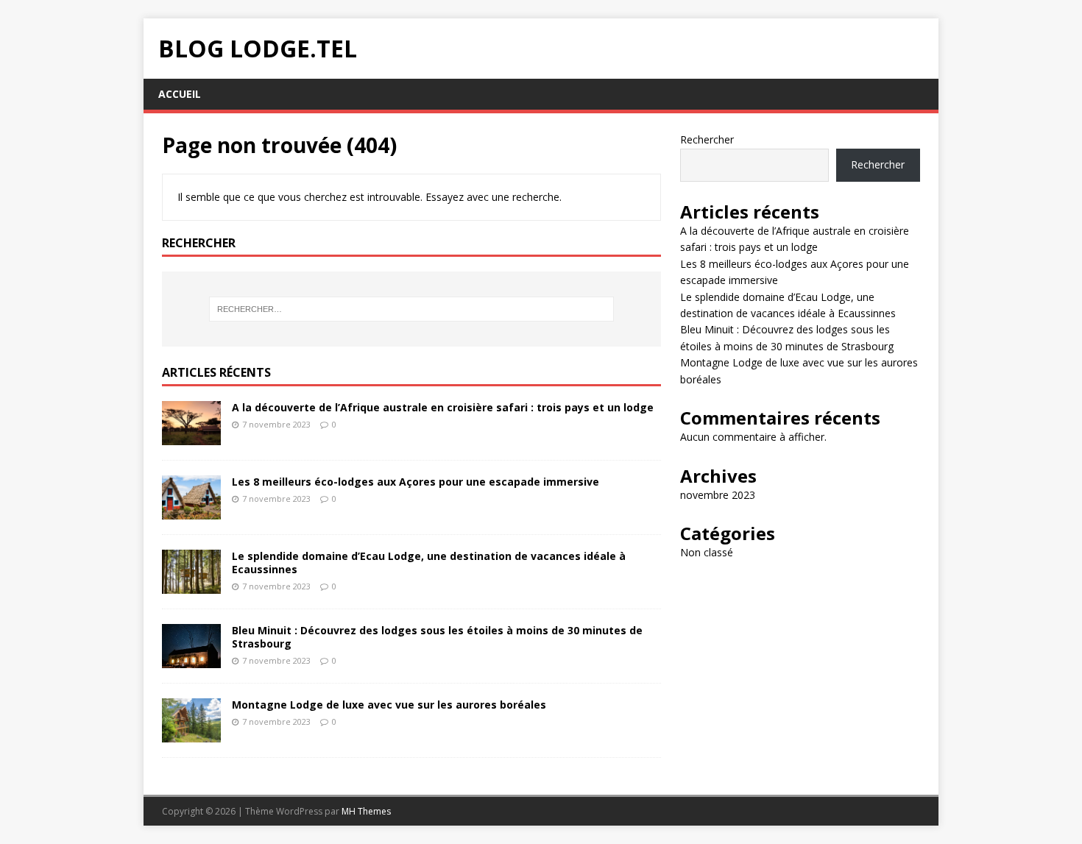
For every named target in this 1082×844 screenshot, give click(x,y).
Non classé (706, 552)
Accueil (179, 94)
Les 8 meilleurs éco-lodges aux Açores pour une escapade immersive (415, 482)
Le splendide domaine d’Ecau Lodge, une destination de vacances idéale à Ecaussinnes (429, 562)
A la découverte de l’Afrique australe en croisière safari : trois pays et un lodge (443, 407)
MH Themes (366, 811)
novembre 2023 (717, 495)
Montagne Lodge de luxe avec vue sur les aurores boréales (389, 705)
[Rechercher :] (411, 309)
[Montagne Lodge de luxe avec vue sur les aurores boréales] (191, 734)
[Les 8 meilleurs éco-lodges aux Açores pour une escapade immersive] (191, 510)
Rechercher (707, 139)
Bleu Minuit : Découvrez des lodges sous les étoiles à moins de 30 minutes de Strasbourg (437, 636)
